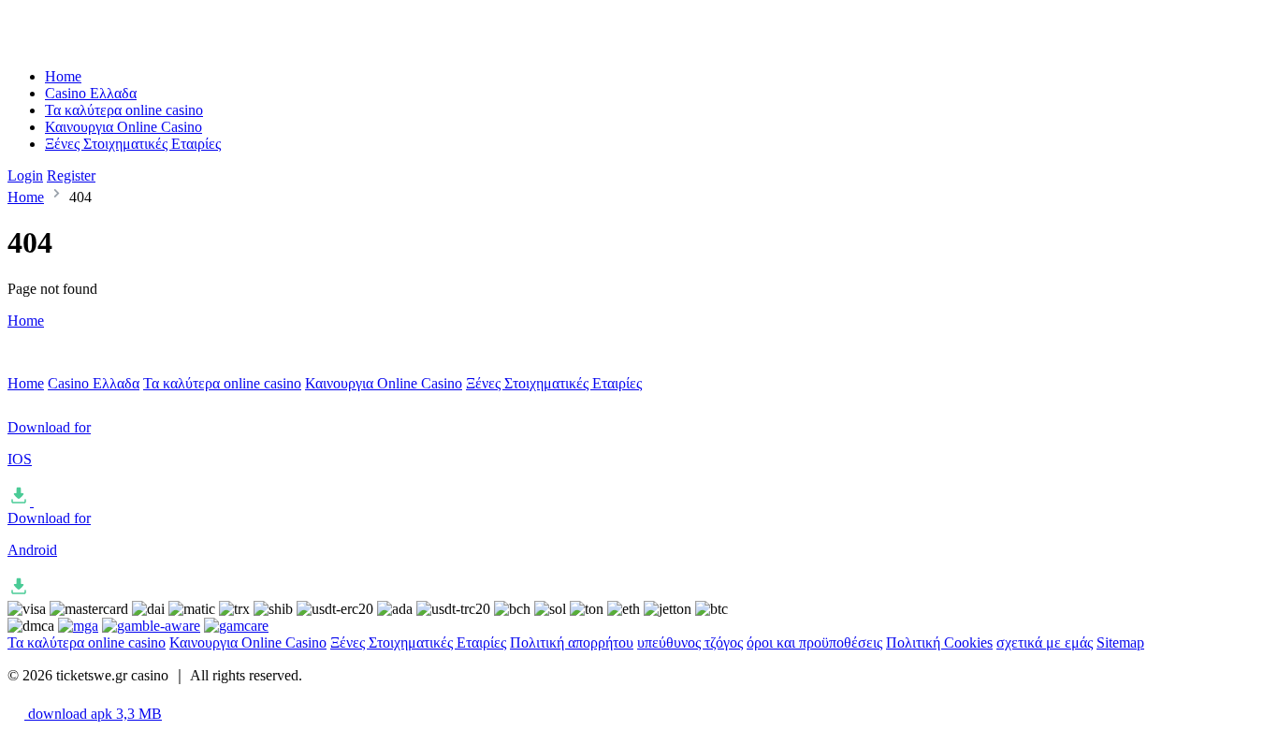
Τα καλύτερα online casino (124, 110)
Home (63, 76)
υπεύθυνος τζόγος (690, 642)
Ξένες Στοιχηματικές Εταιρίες (133, 144)
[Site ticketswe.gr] (85, 44)
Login (25, 175)
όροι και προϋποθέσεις (814, 642)
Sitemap (1120, 642)
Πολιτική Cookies (939, 642)
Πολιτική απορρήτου (571, 642)
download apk (93, 714)
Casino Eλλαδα (91, 93)
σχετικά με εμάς (1044, 642)
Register (71, 175)
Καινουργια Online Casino (123, 127)
